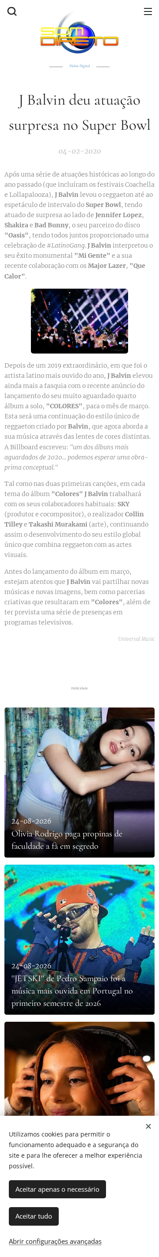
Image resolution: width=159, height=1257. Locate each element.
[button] (11, 11)
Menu (148, 11)
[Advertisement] (81, 662)
